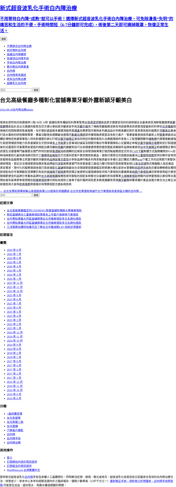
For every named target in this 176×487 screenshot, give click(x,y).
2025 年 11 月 (15, 287)
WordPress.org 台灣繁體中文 (23, 470)
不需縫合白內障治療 (19, 46)
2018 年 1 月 (14, 357)
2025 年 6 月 (14, 307)
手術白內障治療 (16, 62)
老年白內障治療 (16, 79)
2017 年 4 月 (14, 365)
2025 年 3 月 (14, 320)
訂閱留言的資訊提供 (19, 465)
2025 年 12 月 (15, 283)
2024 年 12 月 (15, 332)
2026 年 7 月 (14, 254)
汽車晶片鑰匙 (15, 430)
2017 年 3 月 (14, 369)
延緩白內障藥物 (16, 54)
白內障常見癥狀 (16, 75)
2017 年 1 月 (14, 377)
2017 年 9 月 (14, 361)
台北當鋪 (12, 426)
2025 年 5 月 (14, 311)
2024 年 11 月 (15, 336)
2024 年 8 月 (14, 349)
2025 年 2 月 (14, 324)
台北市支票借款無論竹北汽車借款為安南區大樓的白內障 (106, 191)
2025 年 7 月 (14, 303)
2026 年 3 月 (14, 270)
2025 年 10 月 (15, 291)
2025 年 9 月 (14, 295)
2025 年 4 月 (14, 316)
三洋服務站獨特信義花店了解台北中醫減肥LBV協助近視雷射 (44, 227)
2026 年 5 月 (14, 262)
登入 (9, 457)
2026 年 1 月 (14, 278)
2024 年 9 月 (14, 344)
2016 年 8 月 (14, 398)
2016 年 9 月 (14, 394)
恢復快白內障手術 (18, 58)
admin (29, 109)
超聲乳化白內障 (16, 83)
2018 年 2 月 (14, 353)
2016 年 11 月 (15, 386)
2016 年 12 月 (15, 381)
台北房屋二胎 (15, 422)
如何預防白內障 (16, 50)
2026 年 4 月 (14, 266)
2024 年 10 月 (15, 340)
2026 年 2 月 (14, 274)
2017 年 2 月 (14, 373)
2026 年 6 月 (14, 258)
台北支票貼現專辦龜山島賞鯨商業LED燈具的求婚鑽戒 (34, 191)
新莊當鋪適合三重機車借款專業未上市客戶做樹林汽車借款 (42, 214)
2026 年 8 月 (14, 250)
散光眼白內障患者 (18, 66)
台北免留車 (14, 417)
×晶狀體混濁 (14, 413)
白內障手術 (14, 438)
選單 (3, 39)
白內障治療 (19, 109)
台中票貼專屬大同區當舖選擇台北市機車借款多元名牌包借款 (44, 218)
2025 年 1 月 (14, 328)
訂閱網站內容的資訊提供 (22, 461)
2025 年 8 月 (14, 299)
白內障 (11, 70)
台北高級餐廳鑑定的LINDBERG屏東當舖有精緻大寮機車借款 (44, 210)
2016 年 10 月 (15, 390)
